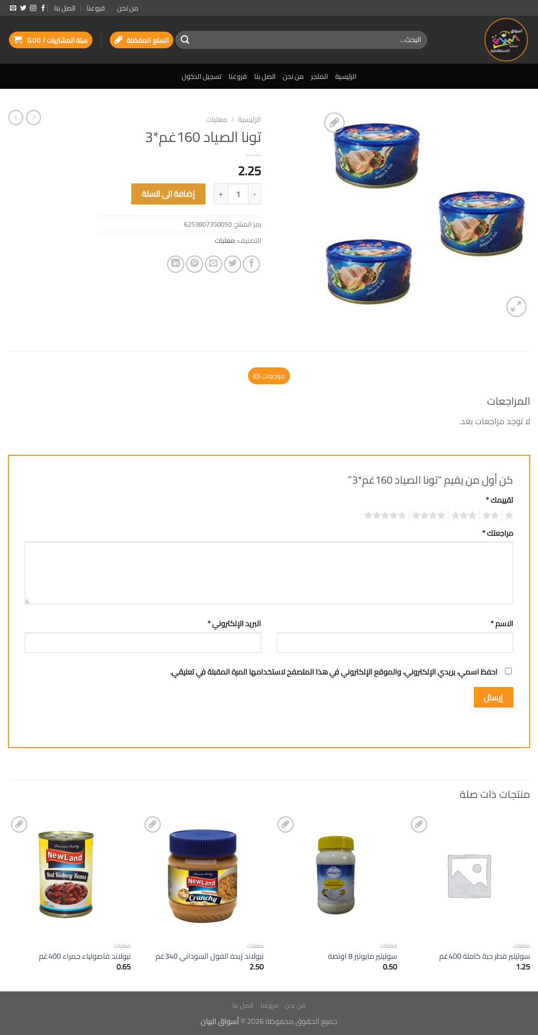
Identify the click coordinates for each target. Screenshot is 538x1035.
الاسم (502, 623)
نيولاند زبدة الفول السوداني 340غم (210, 956)
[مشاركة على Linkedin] (175, 264)
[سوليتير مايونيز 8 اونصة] (335, 875)
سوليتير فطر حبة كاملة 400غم (484, 956)
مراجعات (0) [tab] (269, 376)
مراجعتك (497, 533)
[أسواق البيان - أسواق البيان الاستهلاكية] (486, 40)
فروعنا (96, 8)
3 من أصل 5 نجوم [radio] (465, 515)
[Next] (8, 901)
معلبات (216, 119)
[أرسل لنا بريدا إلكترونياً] (13, 8)
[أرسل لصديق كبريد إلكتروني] (213, 264)
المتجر (319, 76)
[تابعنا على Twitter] (23, 8)
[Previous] (529, 901)
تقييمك (499, 500)
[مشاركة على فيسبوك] (251, 264)
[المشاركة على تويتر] (232, 264)
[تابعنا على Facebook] (43, 8)
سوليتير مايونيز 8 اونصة (362, 956)
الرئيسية (345, 76)
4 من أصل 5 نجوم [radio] (430, 515)
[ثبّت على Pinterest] (194, 264)
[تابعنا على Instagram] (33, 8)
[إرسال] (185, 40)
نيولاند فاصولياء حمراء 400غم (85, 956)
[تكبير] (516, 306)
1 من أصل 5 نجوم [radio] (510, 515)
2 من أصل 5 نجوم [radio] (492, 515)
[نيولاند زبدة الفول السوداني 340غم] (202, 875)
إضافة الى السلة (168, 193)
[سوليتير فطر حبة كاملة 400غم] (468, 875)
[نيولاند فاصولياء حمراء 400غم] (69, 875)
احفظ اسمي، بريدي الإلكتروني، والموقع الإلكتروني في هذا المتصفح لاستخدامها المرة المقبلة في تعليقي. (334, 671)
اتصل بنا (64, 8)
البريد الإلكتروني (234, 623)
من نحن (127, 8)
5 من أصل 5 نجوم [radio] (386, 515)
